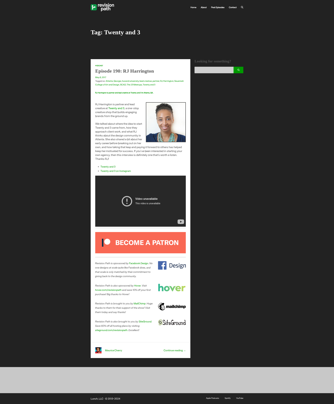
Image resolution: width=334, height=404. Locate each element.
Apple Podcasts (212, 398)
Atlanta (109, 81)
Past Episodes (217, 7)
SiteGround (145, 321)
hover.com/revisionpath (108, 289)
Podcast (99, 66)
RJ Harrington (167, 81)
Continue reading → (175, 350)
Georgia (117, 81)
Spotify (228, 398)
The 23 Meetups (134, 84)
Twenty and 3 (149, 84)
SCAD (123, 84)
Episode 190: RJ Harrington (124, 71)
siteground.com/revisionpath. (111, 330)
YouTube (239, 398)
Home (193, 7)
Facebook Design (138, 263)
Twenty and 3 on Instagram (115, 170)
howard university (130, 81)
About (204, 7)
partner (156, 81)
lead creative (145, 81)
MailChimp (140, 303)
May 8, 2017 (100, 77)
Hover (137, 285)
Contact (233, 7)
